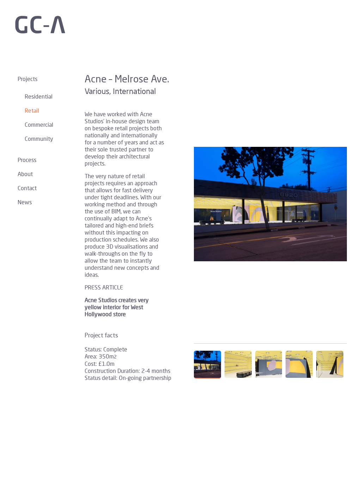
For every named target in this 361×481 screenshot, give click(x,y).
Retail (32, 110)
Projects (27, 78)
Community (39, 138)
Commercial (39, 124)
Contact (27, 188)
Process (27, 159)
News (25, 202)
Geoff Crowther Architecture (46, 24)
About (25, 173)
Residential (39, 96)
